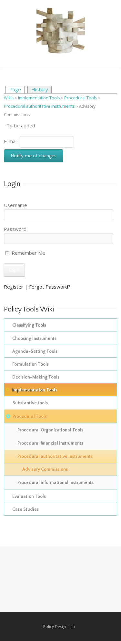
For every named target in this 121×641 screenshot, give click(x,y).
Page (15, 89)
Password (15, 229)
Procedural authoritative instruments (40, 106)
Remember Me (27, 253)
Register (13, 286)
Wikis (9, 98)
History (39, 89)
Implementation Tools (39, 98)
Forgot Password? (49, 286)
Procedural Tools (80, 98)
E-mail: (12, 141)
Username (15, 205)
